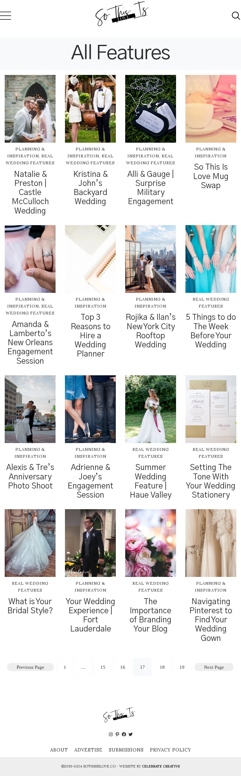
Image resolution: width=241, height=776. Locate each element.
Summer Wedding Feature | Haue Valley (150, 481)
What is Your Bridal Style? (30, 606)
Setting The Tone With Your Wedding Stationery (210, 481)
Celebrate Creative (161, 766)
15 (102, 667)
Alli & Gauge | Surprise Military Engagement (150, 188)
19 (182, 667)
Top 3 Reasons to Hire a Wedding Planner (90, 336)
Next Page (214, 667)
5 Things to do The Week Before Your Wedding (211, 331)
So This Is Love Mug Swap (210, 176)
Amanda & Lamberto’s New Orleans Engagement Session (30, 343)
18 (162, 667)
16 (122, 667)
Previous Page (30, 667)
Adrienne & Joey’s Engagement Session (90, 481)
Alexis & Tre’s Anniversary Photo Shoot (30, 477)
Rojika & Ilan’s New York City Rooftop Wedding (151, 331)
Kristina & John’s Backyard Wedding (90, 188)
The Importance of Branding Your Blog (150, 615)
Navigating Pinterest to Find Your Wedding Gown (210, 620)
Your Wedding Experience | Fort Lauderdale (90, 615)
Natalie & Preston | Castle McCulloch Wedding (30, 193)
